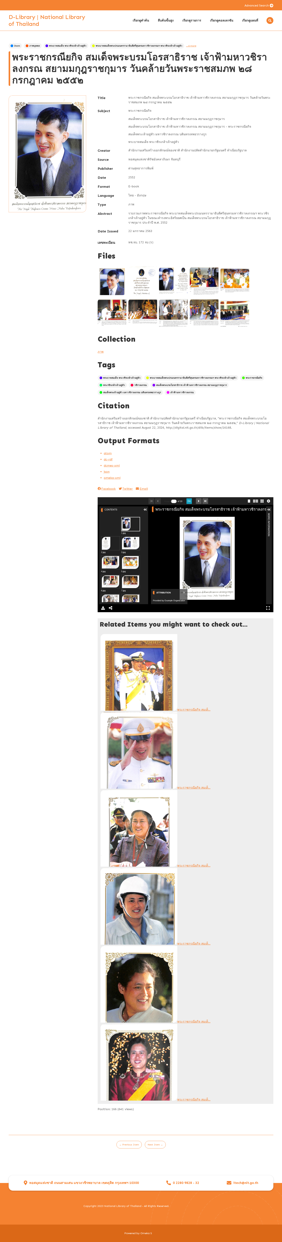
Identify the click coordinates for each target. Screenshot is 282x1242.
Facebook (108, 489)
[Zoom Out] (159, 515)
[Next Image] (198, 501)
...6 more (191, 45)
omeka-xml (112, 478)
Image (167, 501)
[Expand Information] (269, 510)
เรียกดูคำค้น (141, 20)
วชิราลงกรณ (140, 385)
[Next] (262, 558)
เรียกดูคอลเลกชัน (221, 20)
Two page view (255, 501)
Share (111, 608)
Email (144, 489)
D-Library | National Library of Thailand (47, 20)
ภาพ (101, 352)
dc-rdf (108, 459)
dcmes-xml (112, 465)
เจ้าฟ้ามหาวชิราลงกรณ (182, 392)
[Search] (269, 20)
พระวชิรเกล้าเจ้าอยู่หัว (114, 385)
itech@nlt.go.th (245, 1183)
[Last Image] (205, 501)
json (107, 471)
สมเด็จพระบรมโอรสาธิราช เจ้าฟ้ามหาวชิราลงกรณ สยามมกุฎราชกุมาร (191, 385)
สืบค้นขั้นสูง (166, 20)
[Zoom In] (153, 515)
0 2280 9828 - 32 (186, 1183)
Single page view (249, 501)
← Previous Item (129, 1144)
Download (103, 608)
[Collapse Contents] (145, 510)
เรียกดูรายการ (191, 20)
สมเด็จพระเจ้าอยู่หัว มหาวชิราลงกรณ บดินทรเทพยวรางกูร (132, 392)
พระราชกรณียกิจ (254, 378)
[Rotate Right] (166, 515)
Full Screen (268, 608)
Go (189, 501)
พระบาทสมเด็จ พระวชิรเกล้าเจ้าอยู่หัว (67, 45)
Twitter (127, 489)
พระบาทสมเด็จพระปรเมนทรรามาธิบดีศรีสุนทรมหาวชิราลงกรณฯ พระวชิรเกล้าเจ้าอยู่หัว (139, 45)
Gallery (262, 501)
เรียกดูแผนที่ (250, 20)
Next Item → (155, 1144)
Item (17, 45)
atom (108, 453)
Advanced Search (256, 5)
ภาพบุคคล (34, 45)
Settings (268, 501)
